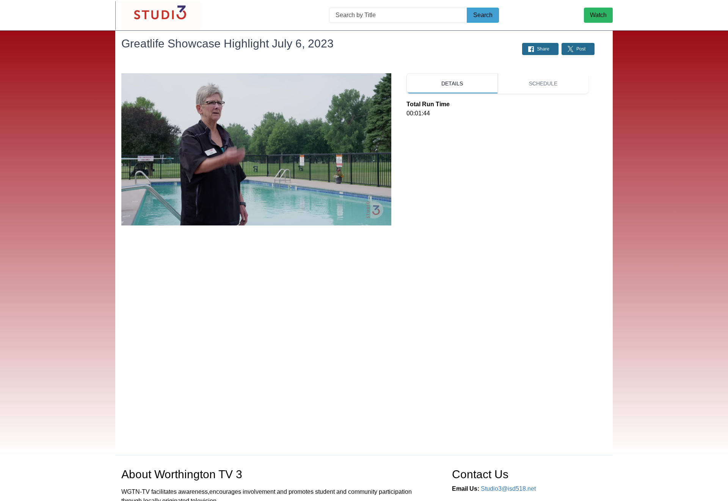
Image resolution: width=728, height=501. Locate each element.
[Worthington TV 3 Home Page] (158, 15)
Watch (598, 15)
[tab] (451, 83)
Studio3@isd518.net (508, 488)
